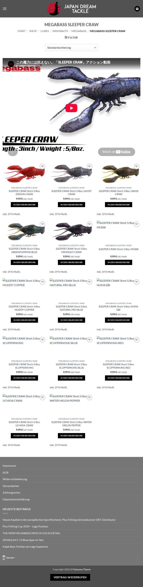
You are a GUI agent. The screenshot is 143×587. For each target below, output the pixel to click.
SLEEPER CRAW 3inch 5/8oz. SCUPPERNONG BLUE (71, 366)
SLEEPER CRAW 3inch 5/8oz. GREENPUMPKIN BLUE (24, 250)
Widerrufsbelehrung (15, 479)
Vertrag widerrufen (70, 577)
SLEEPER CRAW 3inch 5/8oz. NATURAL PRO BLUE (71, 308)
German (10, 557)
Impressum (9, 465)
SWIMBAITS (60, 31)
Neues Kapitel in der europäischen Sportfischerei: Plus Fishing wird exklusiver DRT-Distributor (59, 519)
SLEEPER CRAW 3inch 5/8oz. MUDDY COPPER (24, 308)
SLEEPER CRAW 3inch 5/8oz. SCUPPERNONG (24, 366)
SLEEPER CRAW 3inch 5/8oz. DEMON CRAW (24, 193)
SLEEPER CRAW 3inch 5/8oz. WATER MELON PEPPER (71, 424)
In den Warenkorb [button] (24, 204)
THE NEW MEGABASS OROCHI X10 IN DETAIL (31, 533)
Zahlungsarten (11, 492)
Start (22, 31)
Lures (45, 31)
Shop (33, 31)
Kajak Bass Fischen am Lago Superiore (25, 546)
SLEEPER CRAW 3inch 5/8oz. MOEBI (118, 249)
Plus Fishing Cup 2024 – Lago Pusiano (25, 526)
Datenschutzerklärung (16, 499)
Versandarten (11, 485)
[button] (5, 8)
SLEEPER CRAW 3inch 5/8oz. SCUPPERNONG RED (118, 366)
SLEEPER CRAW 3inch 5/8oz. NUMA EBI (118, 308)
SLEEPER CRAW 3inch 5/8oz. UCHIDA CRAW (24, 424)
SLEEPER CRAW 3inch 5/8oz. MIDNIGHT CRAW (71, 250)
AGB (5, 472)
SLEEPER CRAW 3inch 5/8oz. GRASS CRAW (118, 193)
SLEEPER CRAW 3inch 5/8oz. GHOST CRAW (71, 193)
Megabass (79, 31)
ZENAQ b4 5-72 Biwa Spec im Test (23, 539)
